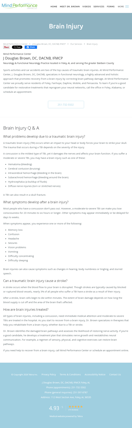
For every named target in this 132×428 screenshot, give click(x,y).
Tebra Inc (32, 374)
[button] (127, 6)
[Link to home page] (19, 6)
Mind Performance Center (15, 43)
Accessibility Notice (95, 374)
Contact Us (115, 374)
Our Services (76, 43)
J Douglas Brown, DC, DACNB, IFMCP (49, 43)
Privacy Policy (49, 374)
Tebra (80, 416)
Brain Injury (92, 43)
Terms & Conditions (70, 374)
